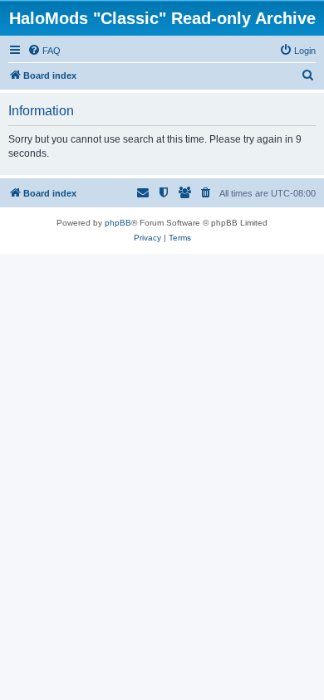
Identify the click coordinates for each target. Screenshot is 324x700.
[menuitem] (44, 51)
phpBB (118, 222)
